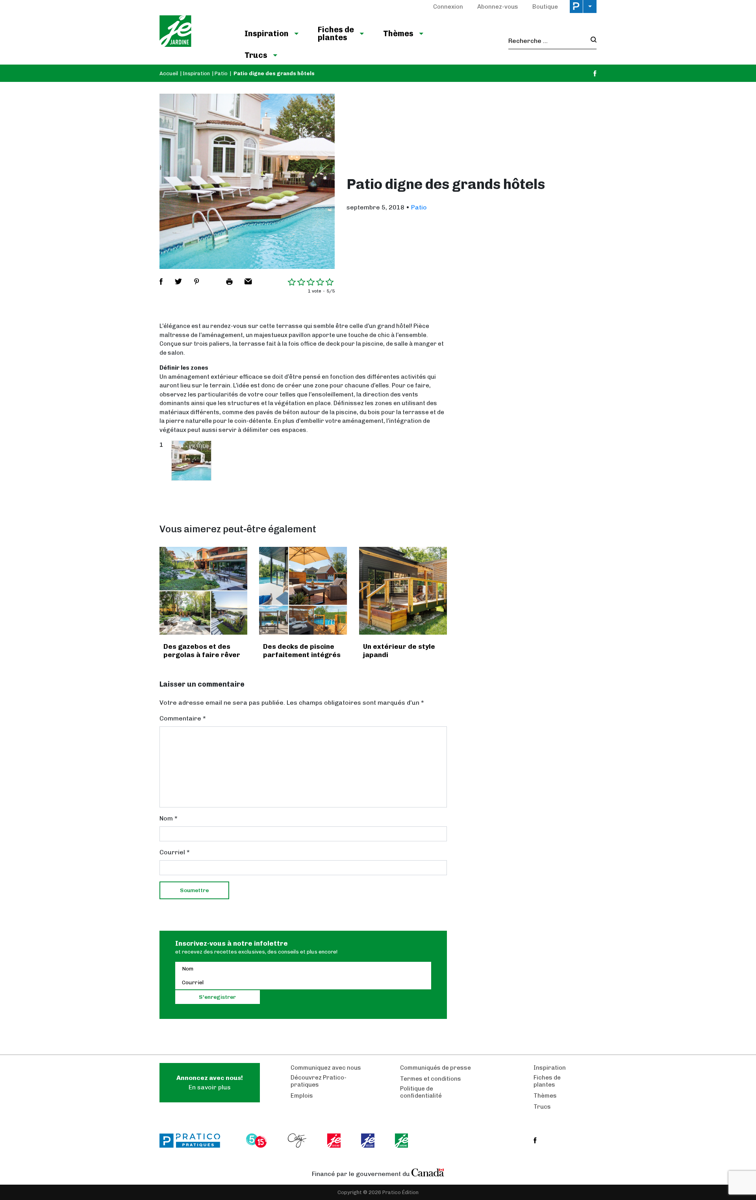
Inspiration (267, 33)
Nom (168, 818)
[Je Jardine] (193, 32)
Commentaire (182, 718)
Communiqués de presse (435, 1067)
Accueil (168, 73)
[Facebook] (595, 73)
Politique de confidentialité (421, 1092)
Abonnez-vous (497, 6)
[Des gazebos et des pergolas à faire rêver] (203, 591)
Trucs (256, 55)
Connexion (448, 6)
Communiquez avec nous (326, 1067)
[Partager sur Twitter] (178, 281)
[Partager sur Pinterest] (196, 281)
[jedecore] (368, 1140)
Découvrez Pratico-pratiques (318, 1081)
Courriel (174, 852)
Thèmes (398, 33)
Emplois (302, 1095)
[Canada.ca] (428, 1172)
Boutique (545, 6)
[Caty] (298, 1140)
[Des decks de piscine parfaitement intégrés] (303, 591)
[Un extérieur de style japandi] (403, 591)
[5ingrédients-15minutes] (257, 1140)
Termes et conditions (430, 1078)
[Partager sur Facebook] (161, 281)
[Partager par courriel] (248, 281)
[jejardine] (402, 1140)
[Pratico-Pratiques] (193, 1140)
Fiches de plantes (336, 33)
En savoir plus (209, 1082)
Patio (221, 73)
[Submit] (591, 41)
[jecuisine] (334, 1140)
